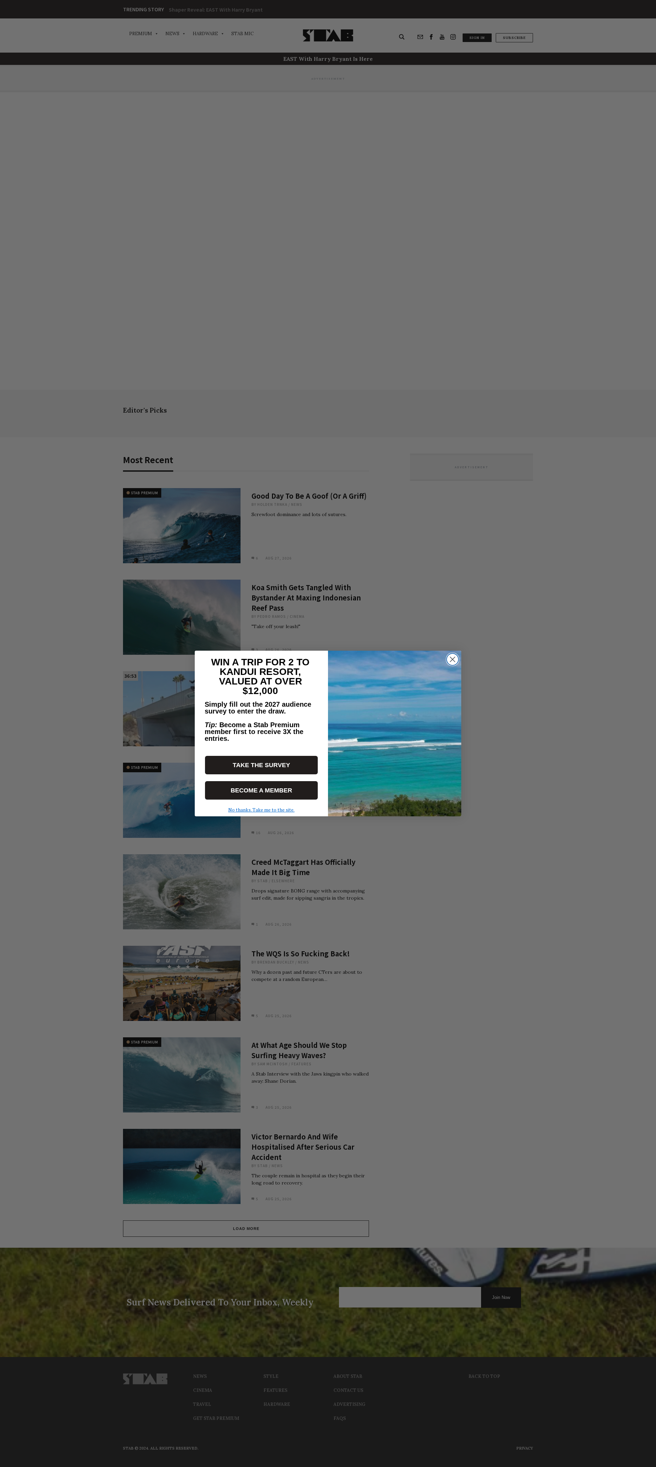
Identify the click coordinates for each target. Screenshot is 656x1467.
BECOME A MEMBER (261, 790)
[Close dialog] (453, 659)
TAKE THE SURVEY (261, 765)
